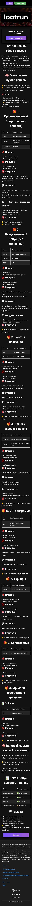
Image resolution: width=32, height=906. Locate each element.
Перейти (16, 835)
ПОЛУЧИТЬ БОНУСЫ (16, 38)
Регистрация (20, 3)
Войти (10, 3)
